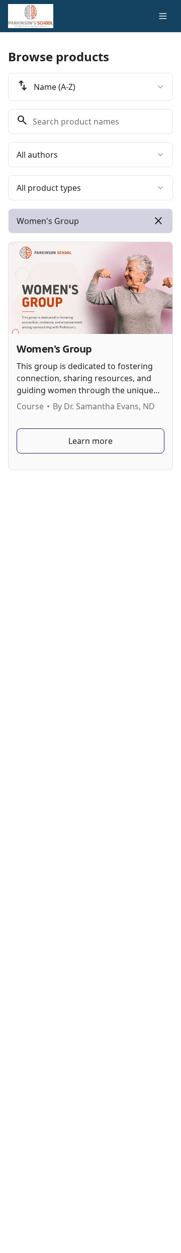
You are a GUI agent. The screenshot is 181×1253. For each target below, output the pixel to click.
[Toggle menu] (163, 16)
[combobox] (90, 87)
